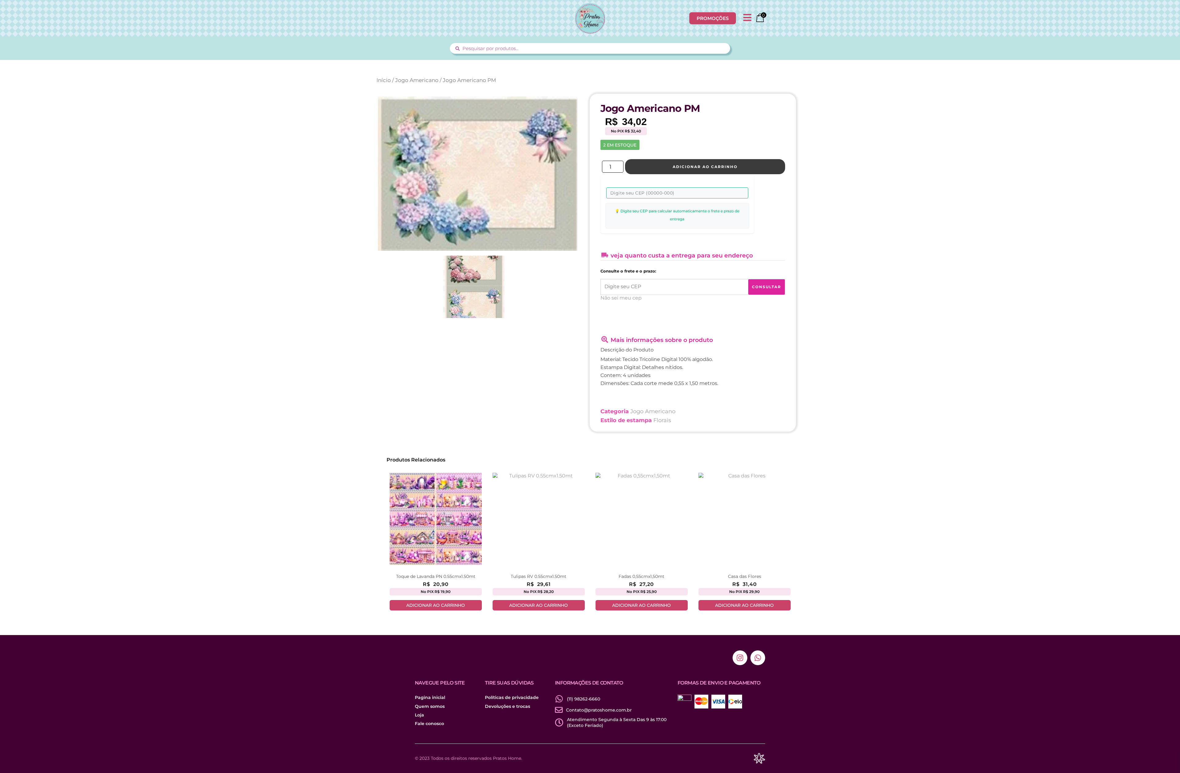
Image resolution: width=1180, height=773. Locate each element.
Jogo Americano (417, 80)
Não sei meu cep (621, 298)
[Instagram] (740, 657)
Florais (662, 420)
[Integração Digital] (759, 758)
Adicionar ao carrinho (705, 166)
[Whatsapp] (757, 657)
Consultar (766, 286)
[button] (747, 18)
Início (383, 80)
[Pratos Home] (590, 18)
